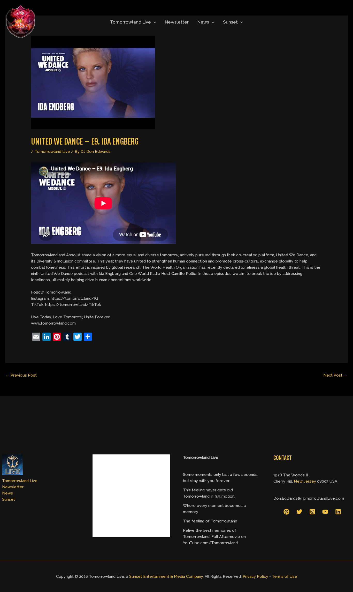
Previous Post (21, 375)
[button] (153, 22)
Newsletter (177, 22)
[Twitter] (299, 512)
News (203, 22)
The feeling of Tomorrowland (210, 521)
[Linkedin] (338, 512)
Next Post (335, 375)
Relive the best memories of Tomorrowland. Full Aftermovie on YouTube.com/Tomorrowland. (214, 536)
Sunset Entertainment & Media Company (166, 576)
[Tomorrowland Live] (20, 21)
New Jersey (305, 481)
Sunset (230, 22)
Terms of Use (284, 576)
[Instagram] (312, 512)
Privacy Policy (255, 576)
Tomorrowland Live (130, 22)
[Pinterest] (286, 512)
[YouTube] (325, 512)
